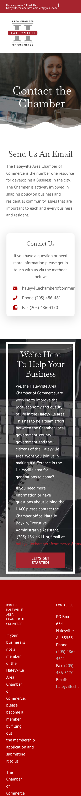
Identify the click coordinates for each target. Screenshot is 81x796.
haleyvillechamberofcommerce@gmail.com (32, 8)
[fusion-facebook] (58, 5)
